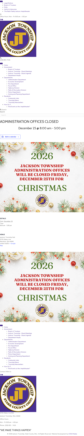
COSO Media (73, 434)
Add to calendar (10, 137)
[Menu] (1, 1)
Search (2, 112)
